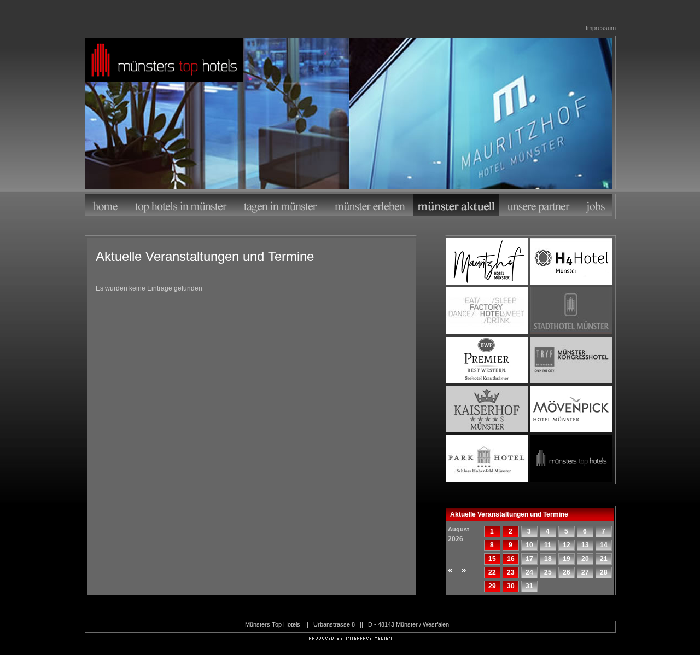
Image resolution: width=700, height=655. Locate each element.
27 (585, 572)
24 (529, 572)
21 (604, 559)
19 (566, 559)
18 (548, 559)
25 (548, 572)
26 (566, 572)
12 (566, 545)
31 (529, 586)
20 (585, 559)
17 (529, 559)
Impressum (601, 28)
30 (511, 586)
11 (547, 545)
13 (585, 545)
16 (511, 559)
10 (529, 545)
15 (492, 559)
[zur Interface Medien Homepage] (350, 637)
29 (492, 586)
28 (604, 572)
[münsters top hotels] (164, 61)
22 (492, 572)
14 (604, 545)
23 (511, 572)
